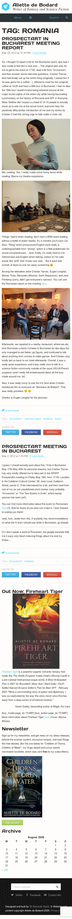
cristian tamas (32, 418)
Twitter (10, 432)
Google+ (52, 432)
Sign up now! (12, 822)
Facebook (31, 432)
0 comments (39, 52)
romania (48, 418)
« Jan (5, 869)
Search (54, 17)
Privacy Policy (58, 910)
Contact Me (54, 895)
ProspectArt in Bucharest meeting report (31, 43)
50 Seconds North (39, 906)
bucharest (16, 418)
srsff (58, 418)
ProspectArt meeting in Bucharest (34, 448)
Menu (18, 17)
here (44, 283)
